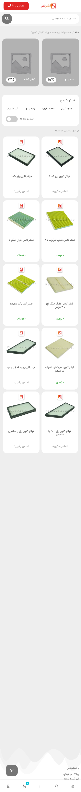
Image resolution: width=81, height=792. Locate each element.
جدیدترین (66, 108)
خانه (77, 32)
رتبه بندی (30, 108)
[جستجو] (7, 19)
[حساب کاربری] (8, 786)
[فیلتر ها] (12, 770)
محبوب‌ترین (48, 108)
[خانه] (73, 786)
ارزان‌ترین (12, 108)
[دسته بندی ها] (40, 786)
